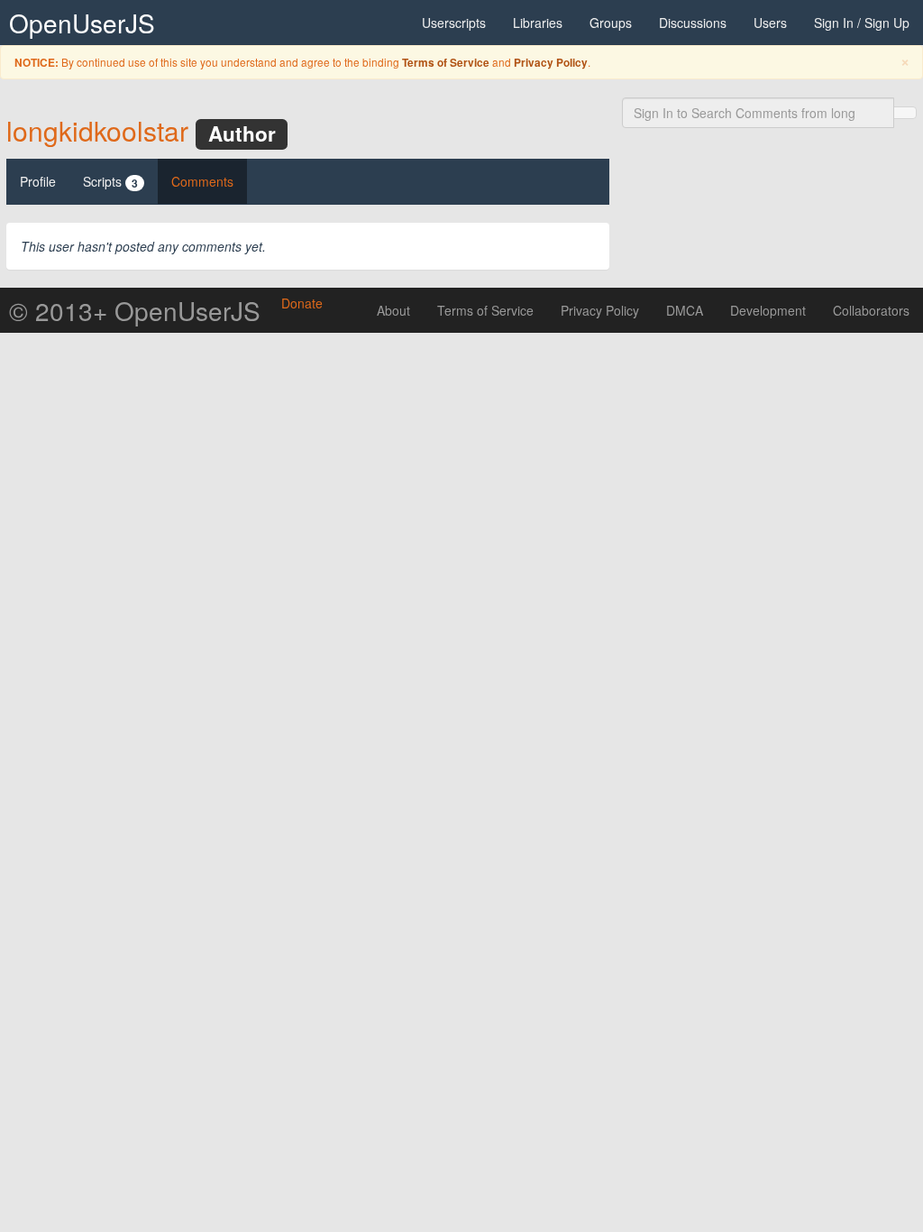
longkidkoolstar (97, 130)
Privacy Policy (551, 62)
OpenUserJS (82, 23)
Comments (202, 181)
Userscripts (454, 23)
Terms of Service (445, 62)
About (393, 310)
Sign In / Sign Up (861, 23)
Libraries (537, 23)
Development (768, 310)
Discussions (693, 23)
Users (770, 23)
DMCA (684, 310)
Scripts (110, 181)
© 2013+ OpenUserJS (134, 310)
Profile (38, 181)
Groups (610, 23)
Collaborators (871, 310)
